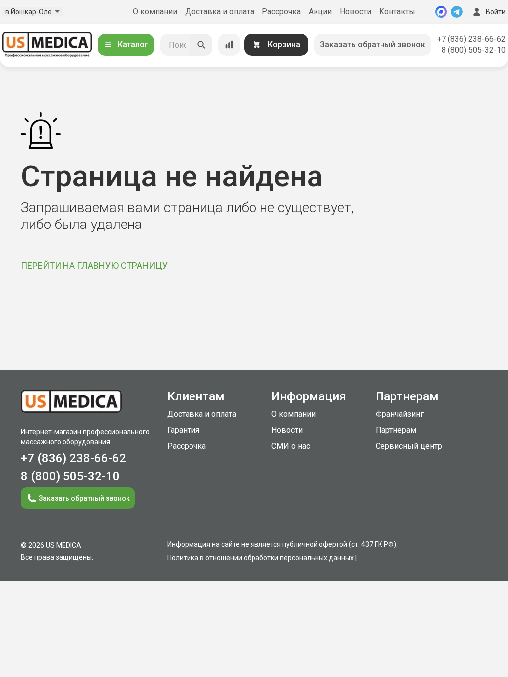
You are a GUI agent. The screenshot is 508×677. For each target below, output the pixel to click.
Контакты (397, 11)
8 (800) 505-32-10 (474, 50)
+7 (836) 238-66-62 (471, 39)
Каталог (133, 44)
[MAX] (441, 12)
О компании (155, 11)
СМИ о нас (290, 446)
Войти (496, 12)
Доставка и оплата (219, 11)
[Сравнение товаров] (229, 45)
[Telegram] (457, 12)
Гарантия (183, 430)
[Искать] (201, 45)
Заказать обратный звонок (372, 44)
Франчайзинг (400, 414)
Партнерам (396, 430)
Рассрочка (281, 11)
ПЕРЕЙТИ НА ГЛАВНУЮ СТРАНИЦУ (94, 265)
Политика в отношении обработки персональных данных (260, 558)
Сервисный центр (409, 446)
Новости (355, 11)
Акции (320, 11)
